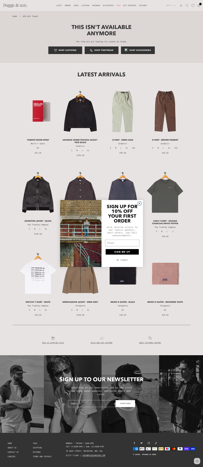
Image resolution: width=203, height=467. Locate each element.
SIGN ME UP (122, 251)
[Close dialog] (139, 203)
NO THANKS (122, 260)
